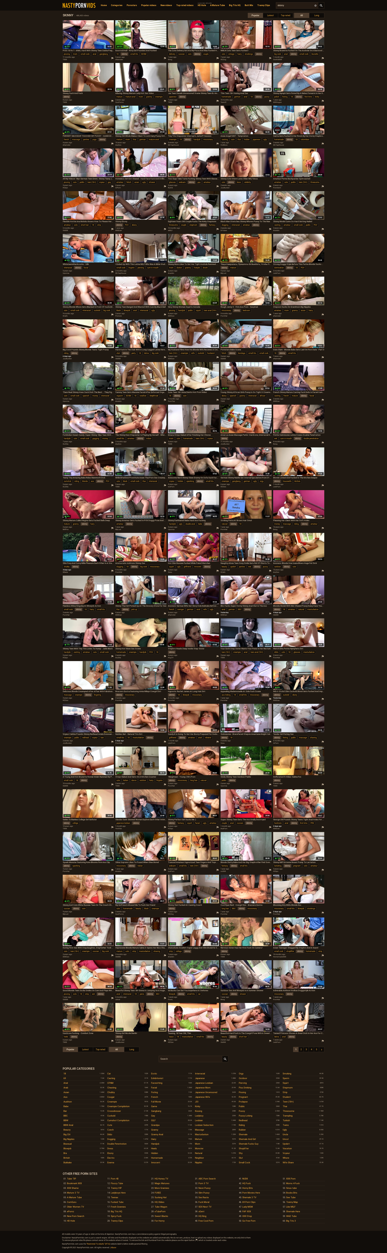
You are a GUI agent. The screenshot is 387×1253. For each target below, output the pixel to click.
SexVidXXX (277, 60)
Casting (111, 1078)
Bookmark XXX (74, 1183)
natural (225, 524)
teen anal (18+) (210, 310)
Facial (154, 1087)
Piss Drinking (245, 1087)
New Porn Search (75, 1216)
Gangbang (156, 1111)
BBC (240, 609)
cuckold (97, 310)
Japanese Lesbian (204, 1083)
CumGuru (71, 1202)
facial (86, 268)
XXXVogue (277, 102)
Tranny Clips (263, 5)
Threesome (288, 1111)
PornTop (171, 401)
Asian (66, 1092)
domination (279, 268)
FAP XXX (246, 1211)
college (75, 823)
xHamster (119, 60)
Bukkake (67, 1162)
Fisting (154, 1092)
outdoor (277, 567)
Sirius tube (291, 1188)
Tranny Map (292, 1202)
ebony (134, 225)
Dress (110, 1148)
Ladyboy (199, 1115)
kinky (317, 97)
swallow (143, 396)
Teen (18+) (288, 1101)
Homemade (157, 1158)
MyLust (223, 273)
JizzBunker (225, 188)
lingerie (131, 268)
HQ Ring (202, 1216)
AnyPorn (224, 829)
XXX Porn (291, 1178)
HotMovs (224, 145)
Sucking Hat (161, 1197)
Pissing (242, 1092)
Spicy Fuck (116, 1216)
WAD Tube (291, 1216)
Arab (65, 1087)
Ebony (110, 1153)
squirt (198, 310)
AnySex (118, 145)
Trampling (288, 1115)
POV (127, 225)
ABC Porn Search (207, 1178)
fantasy (212, 225)
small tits (134, 54)
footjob (197, 268)
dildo (276, 652)
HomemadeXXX (279, 957)
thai (134, 139)
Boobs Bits (291, 1192)
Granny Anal (157, 1134)
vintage (231, 54)
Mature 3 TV (73, 1192)
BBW (65, 1120)
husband (211, 353)
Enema (110, 1162)
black (118, 310)
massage (76, 139)
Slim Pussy (203, 1192)
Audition (67, 1101)
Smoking (287, 1073)
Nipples (198, 1162)
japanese (172, 97)
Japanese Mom (202, 1087)
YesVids (118, 829)
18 (117, 54)
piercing (141, 268)
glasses (172, 182)
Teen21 (223, 102)
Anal (65, 1083)
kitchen (297, 481)
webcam (182, 182)
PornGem (277, 188)
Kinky (197, 1106)
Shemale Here (293, 1211)
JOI (196, 1101)
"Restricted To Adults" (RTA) (98, 1244)
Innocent (155, 1162)
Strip (285, 1092)
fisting (285, 97)
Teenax (114, 1197)
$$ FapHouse (173, 145)
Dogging (111, 1139)
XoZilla (65, 444)
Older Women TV (75, 1206)
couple (205, 54)
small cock (85, 54)
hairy (239, 54)
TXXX (65, 60)
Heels (154, 1148)
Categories (116, 5)
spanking (190, 481)
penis (142, 994)
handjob (197, 139)
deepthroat (154, 396)
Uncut (286, 1139)
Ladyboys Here (118, 1192)
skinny (124, 54)
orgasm (119, 396)
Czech (110, 1129)
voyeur (102, 182)
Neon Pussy (204, 1188)
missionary (208, 139)
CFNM (110, 1083)
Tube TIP (71, 1178)
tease (171, 1037)
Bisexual (67, 1143)
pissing (67, 54)
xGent (201, 1211)
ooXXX (223, 871)
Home (104, 5)
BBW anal (68, 1125)
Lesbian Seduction (204, 1125)
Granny (154, 1129)
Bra (65, 1153)
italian (125, 780)
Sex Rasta (203, 1197)
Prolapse (243, 1101)
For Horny (159, 1220)
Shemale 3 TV (249, 1197)
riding (66, 353)
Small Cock (244, 1162)
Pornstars (132, 5)
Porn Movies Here (251, 1192)
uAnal (117, 1000)
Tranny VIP (116, 1188)
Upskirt (286, 1143)
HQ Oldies (159, 1202)
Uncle (285, 1134)
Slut (241, 1158)
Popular (255, 15)
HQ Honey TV (161, 1178)
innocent (197, 567)
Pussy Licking (245, 1115)
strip (99, 225)
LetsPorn (276, 273)
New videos (166, 5)
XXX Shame (73, 1188)
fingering (97, 695)
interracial (236, 225)
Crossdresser (114, 1111)
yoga (94, 139)
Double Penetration (117, 1143)
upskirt (233, 567)
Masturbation (201, 1134)
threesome (315, 182)
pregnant (297, 866)
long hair (193, 780)
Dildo (109, 1134)
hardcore (277, 823)
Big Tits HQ (235, 5)
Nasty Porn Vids (79, 5)
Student (287, 1097)
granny (149, 97)
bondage (241, 353)
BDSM (143, 54)
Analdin (276, 230)
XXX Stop (247, 1216)
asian (136, 182)
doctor (179, 268)
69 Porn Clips (248, 1202)
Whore (286, 1158)
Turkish (286, 1120)
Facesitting (156, 1083)
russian (181, 54)
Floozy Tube (117, 1183)
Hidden (154, 1153)
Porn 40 (115, 1178)
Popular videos (148, 5)
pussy (266, 97)
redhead (85, 738)
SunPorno (119, 102)
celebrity (247, 182)
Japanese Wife (202, 1097)
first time (308, 97)
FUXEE (158, 1192)
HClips (65, 188)
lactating (277, 866)
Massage (199, 1129)
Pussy (242, 1111)
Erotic (154, 1073)
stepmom (193, 225)
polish (276, 97)
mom (75, 54)
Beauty (66, 1129)
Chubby (111, 1092)
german (237, 97)
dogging (225, 225)
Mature (198, 1139)
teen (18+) (92, 182)
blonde (85, 481)
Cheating (111, 1087)
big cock (277, 54)
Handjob (155, 1143)
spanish (86, 396)
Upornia (66, 273)
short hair (85, 225)
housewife (287, 481)
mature (119, 97)
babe (200, 524)
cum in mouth (153, 268)
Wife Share (288, 1162)
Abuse (113, 1248)
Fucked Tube (117, 1202)
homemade (226, 97)
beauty (224, 567)
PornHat (224, 316)
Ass (65, 1097)
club (118, 353)
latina (146, 353)
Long (316, 15)
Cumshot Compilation (118, 1120)
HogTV (170, 658)
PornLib (118, 316)
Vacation (287, 1148)
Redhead (243, 1120)
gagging (95, 438)
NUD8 (245, 1178)
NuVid (170, 188)
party (134, 353)
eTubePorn (160, 1211)
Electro (110, 1158)
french (66, 139)
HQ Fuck (246, 1183)
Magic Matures (162, 1183)
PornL (170, 1000)
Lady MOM (247, 1206)
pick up (134, 609)
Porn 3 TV (203, 1183)
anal (94, 54)
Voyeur (286, 1153)
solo (76, 225)
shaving (313, 738)
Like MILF (291, 1206)
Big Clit (66, 1134)
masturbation (313, 609)
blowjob (127, 310)
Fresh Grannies (118, 1206)
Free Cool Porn (205, 1220)
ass (92, 481)
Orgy (241, 1073)
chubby (67, 567)
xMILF (170, 230)
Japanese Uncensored (206, 1092)
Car (109, 1073)
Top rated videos (185, 5)
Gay (153, 1115)
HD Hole (202, 5)
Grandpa (155, 1125)
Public (242, 1106)
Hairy (153, 1139)
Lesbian (199, 1120)
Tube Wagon (161, 1206)
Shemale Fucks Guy (248, 1143)
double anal (190, 524)
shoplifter (290, 951)
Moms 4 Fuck (293, 1183)
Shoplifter (244, 1148)
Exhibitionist (157, 1078)
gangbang (103, 54)
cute (189, 54)
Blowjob (67, 1148)
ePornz (70, 1211)
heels (66, 1037)
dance (133, 780)
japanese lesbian (123, 823)
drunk (205, 268)
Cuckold (111, 1115)
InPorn (118, 188)
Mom (197, 1143)
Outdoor (243, 1078)
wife (193, 353)
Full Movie (156, 1101)
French (154, 1097)
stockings (249, 54)
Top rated (285, 15)
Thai (285, 1106)
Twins (286, 1125)
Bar (65, 1111)
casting (225, 139)
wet (275, 438)
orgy (261, 481)
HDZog (223, 60)
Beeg (170, 60)
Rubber (242, 1129)
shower (152, 182)
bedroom (246, 310)
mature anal (130, 97)
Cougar (111, 1097)
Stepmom (288, 1087)
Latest (270, 15)
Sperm (286, 1078)
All (301, 15)
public (82, 182)
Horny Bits (247, 1188)
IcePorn (171, 487)
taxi (102, 738)
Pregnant (243, 1097)
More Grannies (162, 1188)
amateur (119, 182)
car (199, 994)
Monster (199, 1148)
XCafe (65, 316)
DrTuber (224, 230)
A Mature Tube (217, 5)
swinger (180, 609)
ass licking (226, 695)
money (95, 396)
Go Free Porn (248, 1220)
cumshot (67, 481)
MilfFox (65, 529)
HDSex (223, 487)
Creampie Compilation (118, 1106)
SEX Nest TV (204, 1206)
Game (154, 1106)
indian (148, 438)
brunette (315, 54)
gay (109, 182)
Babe (65, 1106)
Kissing (198, 1111)
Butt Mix (249, 5)
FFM (312, 823)
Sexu (170, 572)
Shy (240, 1153)
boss (239, 182)
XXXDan (118, 230)
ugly (265, 139)
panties (86, 139)
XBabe (65, 572)
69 (64, 1078)
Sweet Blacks (161, 1216)
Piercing (243, 1083)
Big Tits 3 (291, 1220)
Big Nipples (68, 1139)
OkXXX (65, 230)
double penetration (311, 438)
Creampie (112, 1101)
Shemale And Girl (247, 1139)
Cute (109, 1125)
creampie (159, 97)
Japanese (200, 1078)
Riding (242, 1125)
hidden (247, 139)
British (66, 1158)
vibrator (208, 738)
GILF (153, 1120)
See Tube (291, 1197)
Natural (198, 1153)
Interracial (200, 1073)
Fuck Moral (203, 1202)
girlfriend (187, 567)
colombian (305, 139)
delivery (172, 54)
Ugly (285, 1129)
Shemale (243, 1134)
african (262, 396)
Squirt (286, 1083)
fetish (129, 182)
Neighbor (199, 1158)
